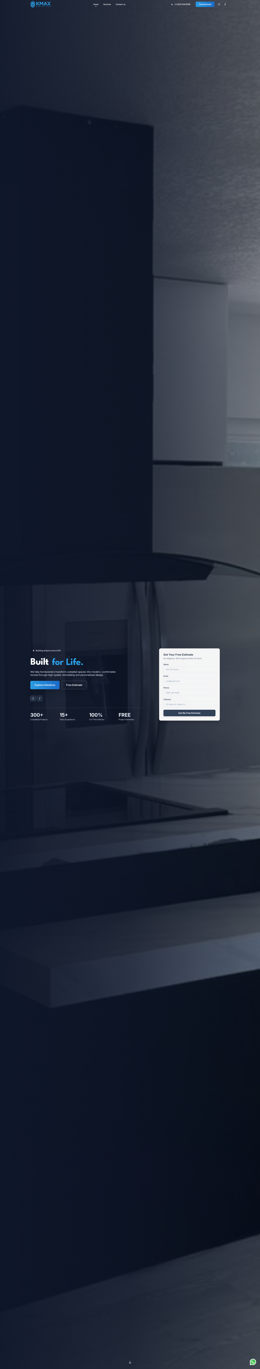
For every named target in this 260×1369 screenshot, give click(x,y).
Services (107, 4)
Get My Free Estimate (189, 713)
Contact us (120, 4)
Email (165, 676)
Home (95, 4)
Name (166, 664)
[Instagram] (219, 4)
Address (167, 699)
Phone (166, 688)
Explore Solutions (45, 685)
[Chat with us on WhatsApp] (253, 1362)
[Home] (40, 4)
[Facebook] (225, 4)
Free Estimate (205, 4)
